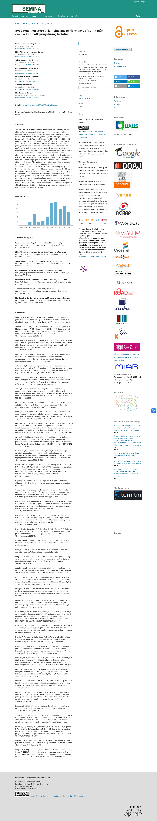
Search (141, 16)
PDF (83, 43)
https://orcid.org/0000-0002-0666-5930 (27, 57)
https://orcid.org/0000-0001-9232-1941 (27, 97)
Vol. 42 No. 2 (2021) (37, 24)
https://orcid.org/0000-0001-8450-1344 (27, 48)
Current (15, 16)
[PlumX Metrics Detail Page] (83, 269)
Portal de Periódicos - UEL (68, 16)
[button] (120, 77)
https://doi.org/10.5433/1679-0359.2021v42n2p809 (39, 105)
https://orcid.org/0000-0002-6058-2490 (27, 89)
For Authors (118, 104)
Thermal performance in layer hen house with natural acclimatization (127, 462)
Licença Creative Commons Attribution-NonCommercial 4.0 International (58, 796)
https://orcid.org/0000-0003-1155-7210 (27, 73)
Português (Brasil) (121, 66)
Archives (24, 16)
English (117, 63)
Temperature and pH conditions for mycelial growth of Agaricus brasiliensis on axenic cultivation (127, 427)
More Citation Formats (88, 87)
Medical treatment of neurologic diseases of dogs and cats (126, 454)
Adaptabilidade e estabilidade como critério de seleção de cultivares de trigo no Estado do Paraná (126, 472)
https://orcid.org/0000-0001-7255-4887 (27, 65)
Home (17, 24)
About (34, 16)
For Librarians (119, 108)
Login (143, 2)
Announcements (48, 16)
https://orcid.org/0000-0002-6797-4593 (27, 81)
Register (136, 2)
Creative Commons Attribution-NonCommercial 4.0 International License (92, 134)
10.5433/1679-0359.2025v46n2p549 (92, 256)
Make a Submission (123, 49)
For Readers (118, 101)
